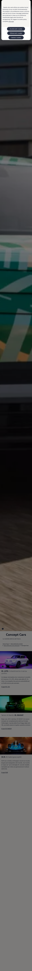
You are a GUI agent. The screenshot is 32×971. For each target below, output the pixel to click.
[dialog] (16, 485)
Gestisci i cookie (16, 37)
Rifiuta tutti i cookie (16, 33)
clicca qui (11, 21)
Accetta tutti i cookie (16, 29)
